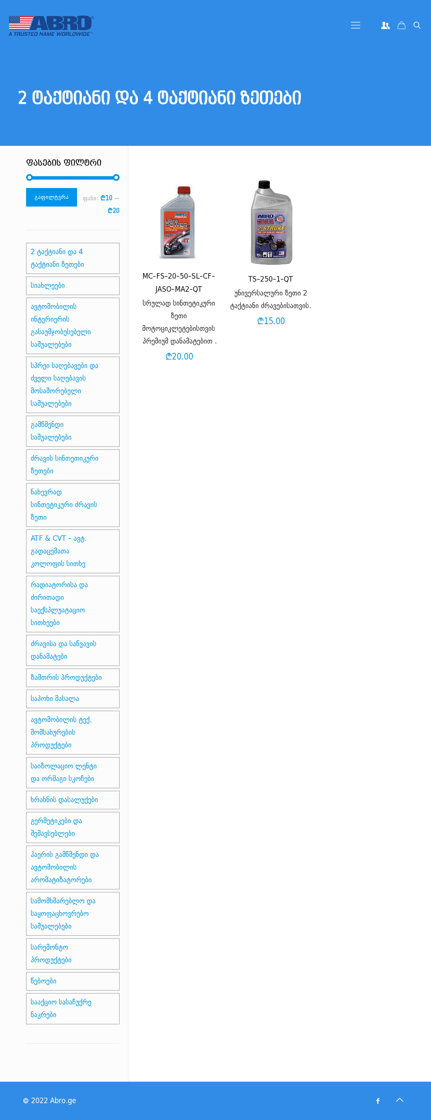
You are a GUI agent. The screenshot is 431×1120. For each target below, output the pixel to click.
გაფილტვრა (52, 197)
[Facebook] (377, 1101)
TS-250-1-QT (270, 279)
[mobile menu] (356, 25)
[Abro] (51, 25)
